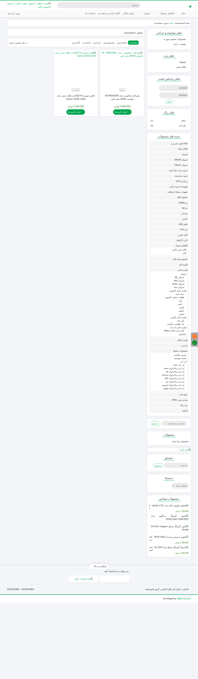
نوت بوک (184, 405)
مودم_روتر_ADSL (180, 400)
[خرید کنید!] (169, 449)
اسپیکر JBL (179, 277)
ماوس (181, 314)
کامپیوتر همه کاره (180, 259)
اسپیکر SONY (178, 284)
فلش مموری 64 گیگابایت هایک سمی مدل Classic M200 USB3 (76, 97)
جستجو (155, 423)
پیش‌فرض (133, 42)
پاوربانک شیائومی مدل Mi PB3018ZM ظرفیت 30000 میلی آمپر (122, 97)
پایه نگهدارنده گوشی (175, 324)
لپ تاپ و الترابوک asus (174, 368)
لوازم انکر (183, 264)
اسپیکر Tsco (179, 287)
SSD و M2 (183, 149)
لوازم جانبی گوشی (178, 317)
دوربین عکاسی (180, 355)
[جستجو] (60, 5)
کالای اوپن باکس (179, 250)
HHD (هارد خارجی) (179, 143)
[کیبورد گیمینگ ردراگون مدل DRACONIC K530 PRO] (169, 518)
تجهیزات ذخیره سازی (179, 186)
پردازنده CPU (182, 181)
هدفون (185, 410)
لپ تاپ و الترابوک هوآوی (173, 388)
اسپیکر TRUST (181, 165)
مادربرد (184, 345)
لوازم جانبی (183, 270)
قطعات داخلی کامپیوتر (174, 297)
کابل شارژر (183, 235)
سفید (183, 120)
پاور (180, 301)
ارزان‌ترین (86, 42)
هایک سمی (181, 67)
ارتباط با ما (90, 13)
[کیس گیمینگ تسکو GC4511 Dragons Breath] (169, 529)
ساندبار (184, 213)
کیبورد (181, 307)
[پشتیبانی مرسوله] (194, 342)
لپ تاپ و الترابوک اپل (175, 382)
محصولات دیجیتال (180, 351)
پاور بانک (180, 321)
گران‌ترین (76, 42)
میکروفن (182, 334)
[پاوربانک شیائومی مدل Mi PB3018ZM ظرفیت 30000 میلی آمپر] (122, 71)
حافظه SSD (182, 197)
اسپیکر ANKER (181, 160)
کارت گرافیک (182, 240)
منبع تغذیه (183, 394)
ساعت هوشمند (180, 358)
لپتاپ (184, 253)
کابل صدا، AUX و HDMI (174, 331)
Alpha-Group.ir (184, 598)
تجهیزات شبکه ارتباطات (177, 192)
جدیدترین (97, 42)
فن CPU (184, 229)
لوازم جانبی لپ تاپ (178, 327)
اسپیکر (146, 13)
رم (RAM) (183, 203)
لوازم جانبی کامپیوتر (177, 290)
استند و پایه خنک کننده (178, 170)
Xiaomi (182, 62)
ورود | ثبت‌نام (14, 13)
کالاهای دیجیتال (167, 13)
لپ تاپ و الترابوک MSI (174, 378)
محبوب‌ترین (122, 42)
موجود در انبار (179, 44)
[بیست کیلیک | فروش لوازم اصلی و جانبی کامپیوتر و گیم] (29, 5)
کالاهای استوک (181, 245)
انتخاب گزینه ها (121, 112)
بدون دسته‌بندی (181, 176)
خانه (183, 13)
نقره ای (182, 125)
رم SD (185, 208)
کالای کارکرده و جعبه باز (109, 13)
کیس (180, 304)
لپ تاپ (183, 361)
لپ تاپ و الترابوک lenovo (173, 375)
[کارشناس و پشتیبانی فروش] (194, 336)
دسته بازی (180, 294)
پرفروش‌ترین (109, 42)
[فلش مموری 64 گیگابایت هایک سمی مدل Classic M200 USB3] (75, 71)
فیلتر (169, 101)
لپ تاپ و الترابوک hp (175, 371)
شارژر (185, 219)
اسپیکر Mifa (179, 280)
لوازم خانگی (128, 13)
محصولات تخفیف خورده (175, 39)
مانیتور (181, 311)
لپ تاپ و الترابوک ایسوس (173, 385)
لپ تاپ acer (178, 365)
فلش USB (183, 224)
